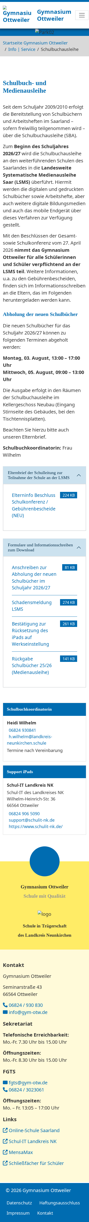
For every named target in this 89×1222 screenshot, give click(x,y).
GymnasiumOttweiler (54, 15)
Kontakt (45, 1213)
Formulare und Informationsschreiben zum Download (40, 547)
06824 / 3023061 (26, 1089)
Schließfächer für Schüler (36, 1163)
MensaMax (21, 1152)
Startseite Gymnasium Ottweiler (35, 43)
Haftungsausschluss (59, 1203)
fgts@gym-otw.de (28, 1082)
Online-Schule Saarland (34, 1130)
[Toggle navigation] (82, 15)
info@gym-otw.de (28, 1012)
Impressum (18, 1213)
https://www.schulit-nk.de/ (36, 826)
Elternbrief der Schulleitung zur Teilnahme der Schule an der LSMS (39, 475)
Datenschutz (19, 1203)
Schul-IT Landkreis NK (32, 1141)
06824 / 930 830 (26, 1005)
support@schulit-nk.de (32, 820)
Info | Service (21, 49)
